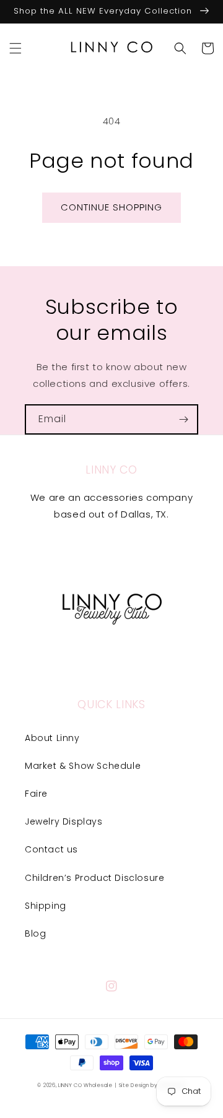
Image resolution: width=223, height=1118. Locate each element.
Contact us (51, 849)
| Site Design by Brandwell (150, 1085)
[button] (15, 48)
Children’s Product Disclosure (94, 878)
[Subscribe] (183, 419)
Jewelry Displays (64, 821)
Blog (35, 933)
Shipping (45, 905)
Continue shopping (111, 207)
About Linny (52, 738)
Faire (36, 793)
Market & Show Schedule (83, 766)
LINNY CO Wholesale (85, 1085)
